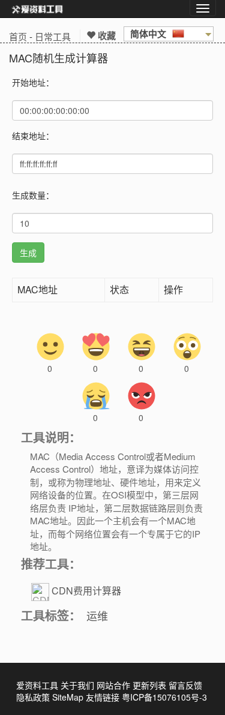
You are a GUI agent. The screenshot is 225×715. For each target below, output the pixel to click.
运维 (97, 615)
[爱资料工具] (37, 9)
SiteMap (67, 697)
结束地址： (33, 136)
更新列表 (149, 685)
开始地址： (33, 82)
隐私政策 (33, 697)
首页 (18, 36)
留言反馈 (185, 685)
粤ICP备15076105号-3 (164, 697)
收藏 (105, 35)
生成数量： (33, 195)
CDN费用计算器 (86, 591)
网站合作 (113, 685)
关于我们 (77, 685)
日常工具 (53, 36)
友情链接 (102, 697)
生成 (28, 253)
